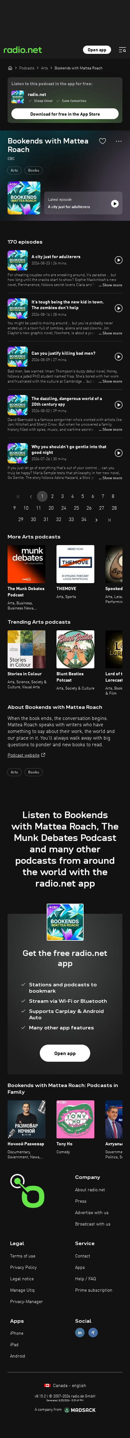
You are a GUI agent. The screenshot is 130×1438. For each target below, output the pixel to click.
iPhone (16, 1333)
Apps (80, 1267)
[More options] (118, 141)
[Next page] (97, 520)
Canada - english (69, 1386)
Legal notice (22, 1279)
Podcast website (23, 755)
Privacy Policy (23, 1267)
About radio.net (90, 1190)
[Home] (10, 67)
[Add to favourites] (103, 141)
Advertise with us (92, 1213)
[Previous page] (31, 497)
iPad (14, 1345)
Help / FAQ (85, 1279)
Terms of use (22, 1256)
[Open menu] (122, 50)
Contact (82, 1256)
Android (17, 1356)
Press (80, 1201)
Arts (14, 171)
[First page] (18, 497)
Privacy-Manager (26, 1302)
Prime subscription (93, 1290)
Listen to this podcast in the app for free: (51, 84)
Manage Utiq (22, 1290)
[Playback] (115, 203)
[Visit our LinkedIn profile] (79, 1332)
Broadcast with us (92, 1224)
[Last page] (109, 520)
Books (33, 171)
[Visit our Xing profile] (93, 1332)
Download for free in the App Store (65, 114)
